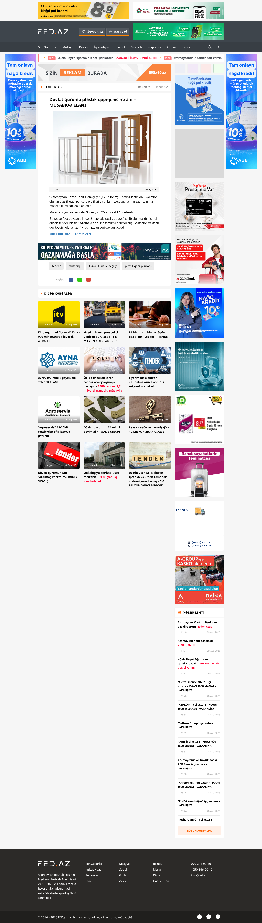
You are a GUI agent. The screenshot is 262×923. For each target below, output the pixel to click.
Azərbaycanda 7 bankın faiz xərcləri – (172, 58)
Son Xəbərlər (47, 47)
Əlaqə (89, 881)
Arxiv (122, 881)
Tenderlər (162, 87)
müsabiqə (74, 266)
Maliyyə (67, 47)
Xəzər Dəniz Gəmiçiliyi (103, 266)
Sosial (120, 47)
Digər (186, 47)
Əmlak (172, 47)
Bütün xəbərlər (199, 830)
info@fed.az (199, 875)
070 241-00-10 (201, 864)
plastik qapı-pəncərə (138, 266)
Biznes (83, 47)
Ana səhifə (143, 87)
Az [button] (220, 47)
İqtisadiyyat (102, 47)
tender (56, 266)
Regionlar (154, 47)
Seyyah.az (95, 31)
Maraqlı (136, 47)
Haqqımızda (161, 881)
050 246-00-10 (202, 869)
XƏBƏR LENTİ (193, 612)
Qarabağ (120, 31)
